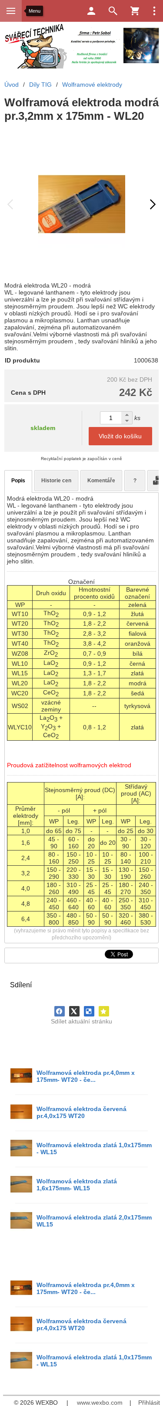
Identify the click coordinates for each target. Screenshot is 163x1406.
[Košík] (135, 11)
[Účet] (91, 11)
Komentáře (101, 481)
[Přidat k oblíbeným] (104, 1011)
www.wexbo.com (100, 1402)
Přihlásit (149, 1402)
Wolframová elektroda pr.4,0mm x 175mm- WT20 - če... (86, 1076)
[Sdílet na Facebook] (59, 1011)
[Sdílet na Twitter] (74, 1011)
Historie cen (56, 481)
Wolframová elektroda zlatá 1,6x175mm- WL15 (77, 1185)
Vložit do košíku (120, 436)
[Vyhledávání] (113, 11)
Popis (18, 481)
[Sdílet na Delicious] (89, 1011)
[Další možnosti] (154, 11)
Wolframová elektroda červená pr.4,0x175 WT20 (81, 1112)
